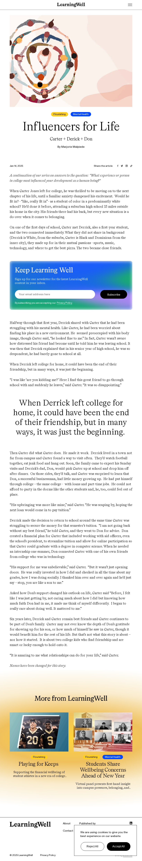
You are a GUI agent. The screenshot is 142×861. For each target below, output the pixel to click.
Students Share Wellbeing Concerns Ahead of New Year (103, 770)
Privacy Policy (64, 303)
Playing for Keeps (39, 764)
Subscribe (113, 295)
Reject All (92, 846)
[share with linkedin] (127, 166)
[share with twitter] (122, 166)
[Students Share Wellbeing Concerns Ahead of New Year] (103, 732)
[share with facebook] (117, 166)
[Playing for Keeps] (39, 732)
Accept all (118, 846)
